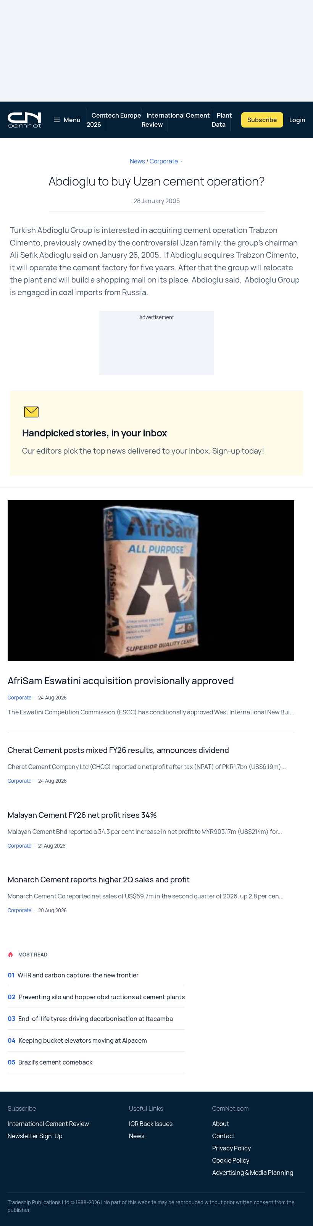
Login (297, 120)
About (220, 1123)
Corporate (164, 161)
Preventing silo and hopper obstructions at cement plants (102, 997)
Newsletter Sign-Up (35, 1136)
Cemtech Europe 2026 (114, 120)
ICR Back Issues (151, 1123)
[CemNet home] (24, 120)
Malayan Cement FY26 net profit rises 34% (82, 815)
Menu (72, 120)
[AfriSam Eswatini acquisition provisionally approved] (151, 580)
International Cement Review (176, 120)
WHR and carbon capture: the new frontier (78, 975)
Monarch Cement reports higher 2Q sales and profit (99, 879)
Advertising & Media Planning (252, 1172)
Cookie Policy (230, 1160)
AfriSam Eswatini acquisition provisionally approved (121, 680)
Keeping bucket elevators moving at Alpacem (83, 1040)
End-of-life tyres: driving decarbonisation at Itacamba (95, 1018)
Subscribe (262, 120)
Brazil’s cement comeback (55, 1062)
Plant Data (222, 120)
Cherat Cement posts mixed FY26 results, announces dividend (118, 750)
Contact (223, 1136)
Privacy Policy (231, 1148)
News (137, 161)
